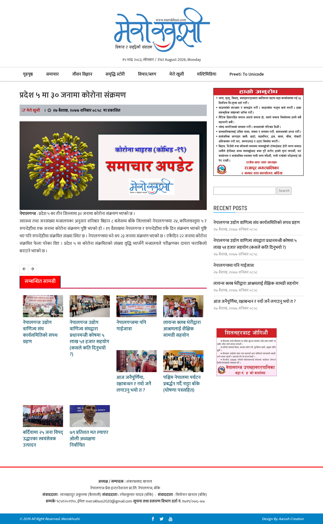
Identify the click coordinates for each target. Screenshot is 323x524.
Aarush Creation (291, 519)
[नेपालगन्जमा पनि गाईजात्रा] (136, 306)
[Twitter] (161, 519)
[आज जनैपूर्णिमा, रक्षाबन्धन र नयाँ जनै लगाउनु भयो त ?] (136, 361)
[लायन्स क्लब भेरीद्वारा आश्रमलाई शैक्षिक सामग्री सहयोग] (183, 306)
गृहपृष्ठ (28, 74)
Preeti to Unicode (246, 74)
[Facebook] (152, 519)
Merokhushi (70, 519)
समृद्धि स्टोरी (115, 74)
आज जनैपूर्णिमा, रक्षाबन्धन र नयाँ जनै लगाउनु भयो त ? (133, 383)
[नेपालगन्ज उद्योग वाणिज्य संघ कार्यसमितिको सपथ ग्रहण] (43, 306)
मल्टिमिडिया (206, 74)
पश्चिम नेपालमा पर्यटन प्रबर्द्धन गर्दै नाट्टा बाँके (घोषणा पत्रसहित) (182, 383)
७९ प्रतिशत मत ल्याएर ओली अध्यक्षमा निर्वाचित (89, 438)
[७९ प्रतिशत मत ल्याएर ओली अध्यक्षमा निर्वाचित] (90, 416)
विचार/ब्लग (147, 74)
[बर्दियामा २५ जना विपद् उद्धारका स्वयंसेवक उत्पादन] (43, 416)
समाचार (52, 74)
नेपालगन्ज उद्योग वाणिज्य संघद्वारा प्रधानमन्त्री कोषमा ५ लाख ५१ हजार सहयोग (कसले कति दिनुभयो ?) (89, 338)
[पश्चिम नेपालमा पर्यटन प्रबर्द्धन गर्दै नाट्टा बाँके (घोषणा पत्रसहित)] (183, 361)
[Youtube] (170, 519)
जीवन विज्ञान (82, 74)
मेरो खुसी (176, 74)
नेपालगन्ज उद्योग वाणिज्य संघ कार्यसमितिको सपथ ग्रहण (40, 332)
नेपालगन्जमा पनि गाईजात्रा (131, 325)
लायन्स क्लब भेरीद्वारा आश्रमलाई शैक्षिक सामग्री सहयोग (182, 328)
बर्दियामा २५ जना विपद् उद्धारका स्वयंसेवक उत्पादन (43, 438)
